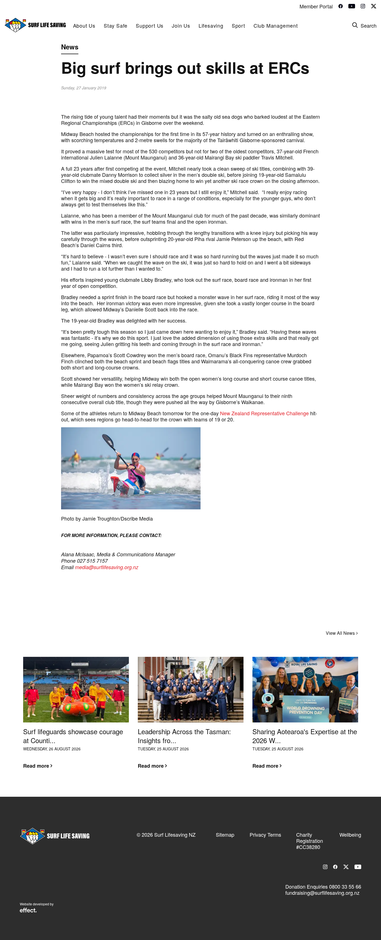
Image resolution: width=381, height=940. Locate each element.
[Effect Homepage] (28, 910)
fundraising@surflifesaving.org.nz (322, 892)
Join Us (181, 25)
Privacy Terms (265, 834)
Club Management (276, 25)
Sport (238, 25)
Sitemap (225, 834)
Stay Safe (115, 25)
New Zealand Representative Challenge (264, 413)
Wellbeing (350, 834)
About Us (84, 25)
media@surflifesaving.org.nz (107, 567)
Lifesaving (211, 25)
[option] (76, 717)
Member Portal (316, 6)
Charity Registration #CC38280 (309, 840)
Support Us (149, 25)
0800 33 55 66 (345, 886)
